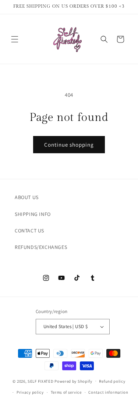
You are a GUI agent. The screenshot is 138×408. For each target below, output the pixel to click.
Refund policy (112, 381)
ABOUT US (27, 197)
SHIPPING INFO (33, 214)
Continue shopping (69, 144)
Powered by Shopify (73, 380)
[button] (15, 39)
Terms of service (66, 392)
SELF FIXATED (40, 380)
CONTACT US (29, 230)
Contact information (108, 392)
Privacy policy (30, 392)
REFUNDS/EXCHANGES (41, 247)
